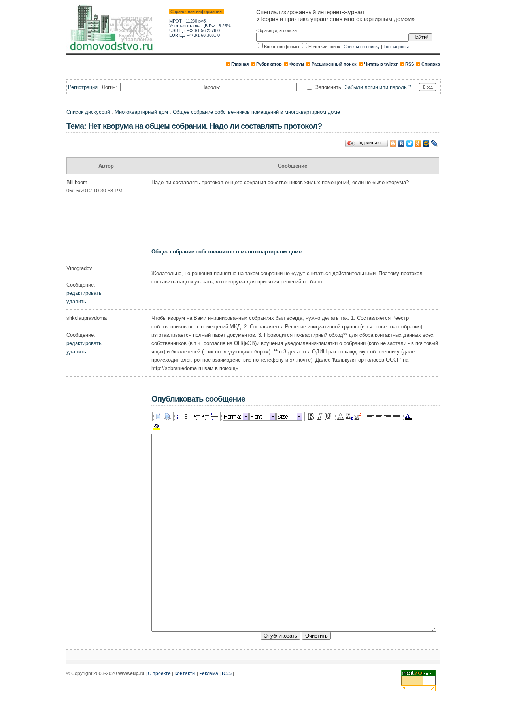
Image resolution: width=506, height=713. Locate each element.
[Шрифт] (262, 416)
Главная (240, 64)
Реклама (208, 673)
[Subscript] (349, 416)
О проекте (159, 673)
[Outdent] (197, 416)
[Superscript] (357, 416)
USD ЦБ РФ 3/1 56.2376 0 (194, 30)
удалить (76, 301)
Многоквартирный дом (141, 112)
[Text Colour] (408, 416)
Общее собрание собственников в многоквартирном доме (226, 252)
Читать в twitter (381, 64)
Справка (430, 64)
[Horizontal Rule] (214, 416)
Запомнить (328, 87)
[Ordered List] (179, 416)
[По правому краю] (387, 416)
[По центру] (378, 416)
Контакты (185, 673)
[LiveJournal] (434, 143)
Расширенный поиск (334, 64)
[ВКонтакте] (401, 143)
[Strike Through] (340, 416)
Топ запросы (396, 46)
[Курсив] (319, 416)
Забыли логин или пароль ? (378, 87)
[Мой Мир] (426, 143)
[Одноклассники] (418, 143)
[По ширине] (396, 416)
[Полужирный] (310, 416)
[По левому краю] (370, 416)
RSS (409, 64)
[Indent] (205, 416)
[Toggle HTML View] (167, 416)
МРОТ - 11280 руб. (188, 21)
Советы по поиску (362, 46)
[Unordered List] (188, 416)
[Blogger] (393, 143)
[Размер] (289, 416)
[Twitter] (410, 143)
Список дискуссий (88, 112)
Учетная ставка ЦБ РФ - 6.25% (200, 25)
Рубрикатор (269, 64)
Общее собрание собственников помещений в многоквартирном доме (256, 112)
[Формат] (235, 416)
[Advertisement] (295, 221)
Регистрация (83, 87)
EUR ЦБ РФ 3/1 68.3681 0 (194, 35)
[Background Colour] (156, 427)
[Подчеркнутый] (328, 416)
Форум (296, 64)
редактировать (84, 293)
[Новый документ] (158, 416)
